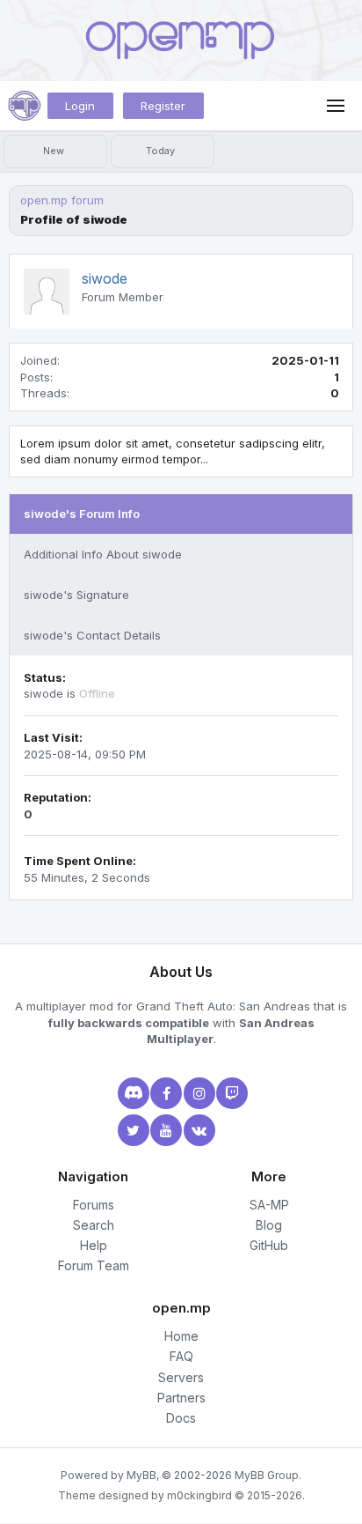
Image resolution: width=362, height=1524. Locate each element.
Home (181, 1335)
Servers (181, 1377)
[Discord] (132, 1093)
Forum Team (93, 1265)
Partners (181, 1397)
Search (93, 1224)
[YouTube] (164, 1130)
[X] (132, 1130)
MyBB (141, 1475)
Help (93, 1245)
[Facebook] (164, 1093)
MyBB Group (267, 1475)
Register (163, 106)
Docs (181, 1417)
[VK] (198, 1130)
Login (80, 106)
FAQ (181, 1356)
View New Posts (55, 151)
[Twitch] (230, 1093)
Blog (269, 1224)
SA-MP (269, 1204)
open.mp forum (62, 200)
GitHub (269, 1245)
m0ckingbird (199, 1495)
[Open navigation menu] (335, 105)
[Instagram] (198, 1093)
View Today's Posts (162, 151)
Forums (93, 1204)
